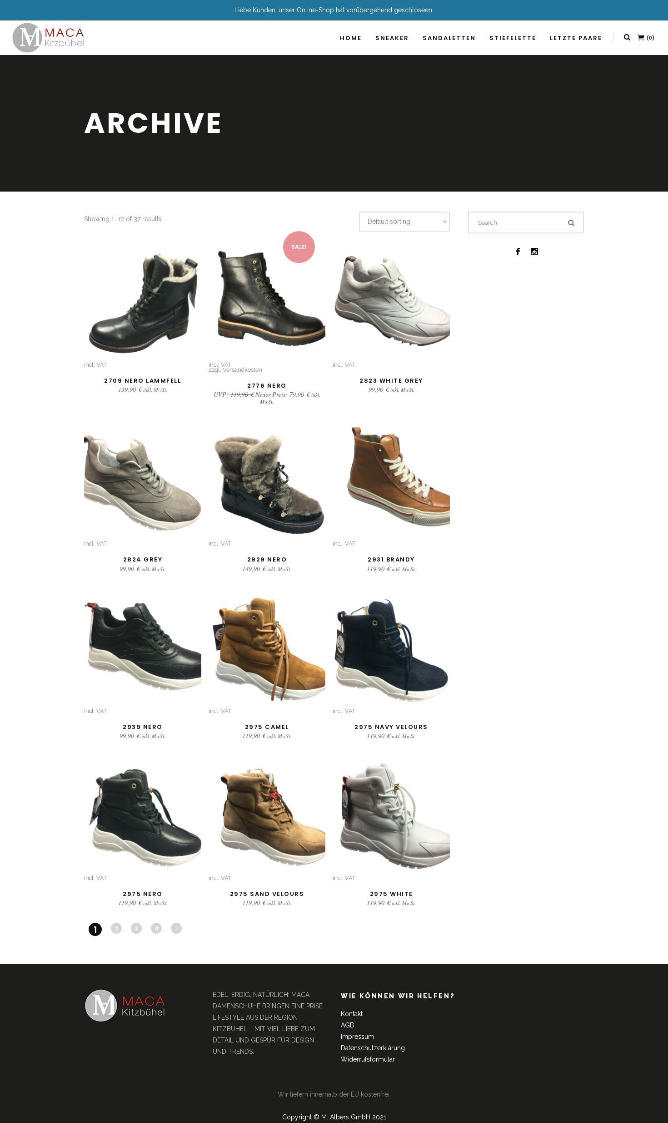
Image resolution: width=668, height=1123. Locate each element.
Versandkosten (242, 369)
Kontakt (352, 1013)
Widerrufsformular (368, 1059)
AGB (347, 1025)
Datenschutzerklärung (373, 1048)
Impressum (357, 1036)
